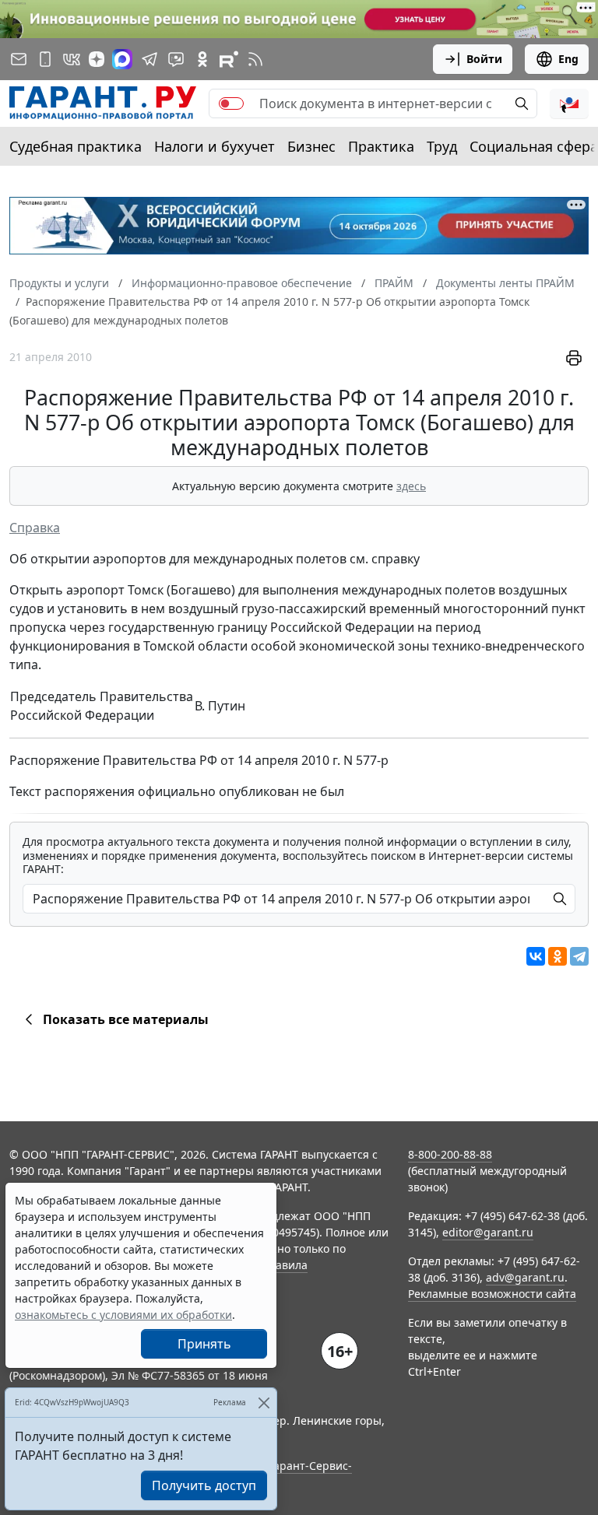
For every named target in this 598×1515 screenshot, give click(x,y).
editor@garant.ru (487, 1232)
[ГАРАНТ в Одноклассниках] (202, 59)
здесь (411, 486)
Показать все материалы (126, 1019)
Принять (204, 1343)
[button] (569, 103)
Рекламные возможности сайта (492, 1293)
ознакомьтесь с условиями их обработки (123, 1314)
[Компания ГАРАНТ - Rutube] (229, 59)
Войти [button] (484, 58)
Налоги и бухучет (214, 146)
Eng (568, 58)
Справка (34, 527)
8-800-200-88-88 (450, 1154)
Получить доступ (204, 1485)
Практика (381, 146)
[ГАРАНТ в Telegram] (149, 59)
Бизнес (311, 146)
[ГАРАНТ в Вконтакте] (71, 59)
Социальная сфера (534, 146)
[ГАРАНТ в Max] (122, 59)
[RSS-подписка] (255, 59)
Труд (442, 146)
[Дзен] (96, 59)
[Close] (263, 1402)
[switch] (231, 103)
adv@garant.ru (525, 1277)
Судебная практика (75, 146)
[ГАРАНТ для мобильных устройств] (45, 59)
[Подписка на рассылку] (18, 59)
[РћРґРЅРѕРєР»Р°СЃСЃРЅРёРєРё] (557, 956)
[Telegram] (579, 956)
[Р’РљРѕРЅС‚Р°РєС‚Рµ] (535, 956)
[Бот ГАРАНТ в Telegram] (176, 59)
